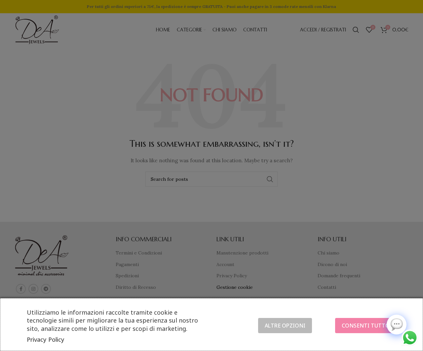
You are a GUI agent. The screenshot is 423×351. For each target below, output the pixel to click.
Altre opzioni (285, 325)
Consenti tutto (366, 325)
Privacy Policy (45, 339)
